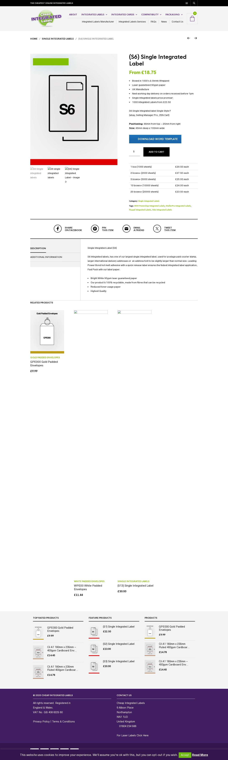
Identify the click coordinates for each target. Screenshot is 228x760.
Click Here (143, 735)
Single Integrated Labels (58, 38)
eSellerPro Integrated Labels (178, 206)
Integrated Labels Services (132, 21)
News (164, 21)
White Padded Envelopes (89, 581)
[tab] (55, 248)
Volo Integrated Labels (162, 210)
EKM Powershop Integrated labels (149, 206)
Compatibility (150, 14)
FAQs (153, 21)
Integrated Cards (122, 14)
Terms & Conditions (63, 721)
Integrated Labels (92, 14)
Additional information (46, 257)
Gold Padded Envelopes (45, 357)
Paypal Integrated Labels (140, 210)
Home (33, 38)
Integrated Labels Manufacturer (98, 21)
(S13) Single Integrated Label (135, 585)
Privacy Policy (41, 721)
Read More (200, 754)
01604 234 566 (127, 726)
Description (38, 248)
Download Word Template (158, 139)
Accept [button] (185, 755)
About (73, 14)
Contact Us (177, 21)
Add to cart (156, 151)
